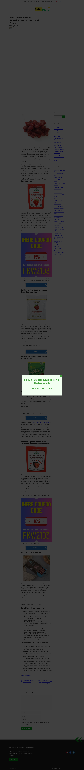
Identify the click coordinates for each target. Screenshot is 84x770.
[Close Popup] (61, 376)
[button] (38, 388)
